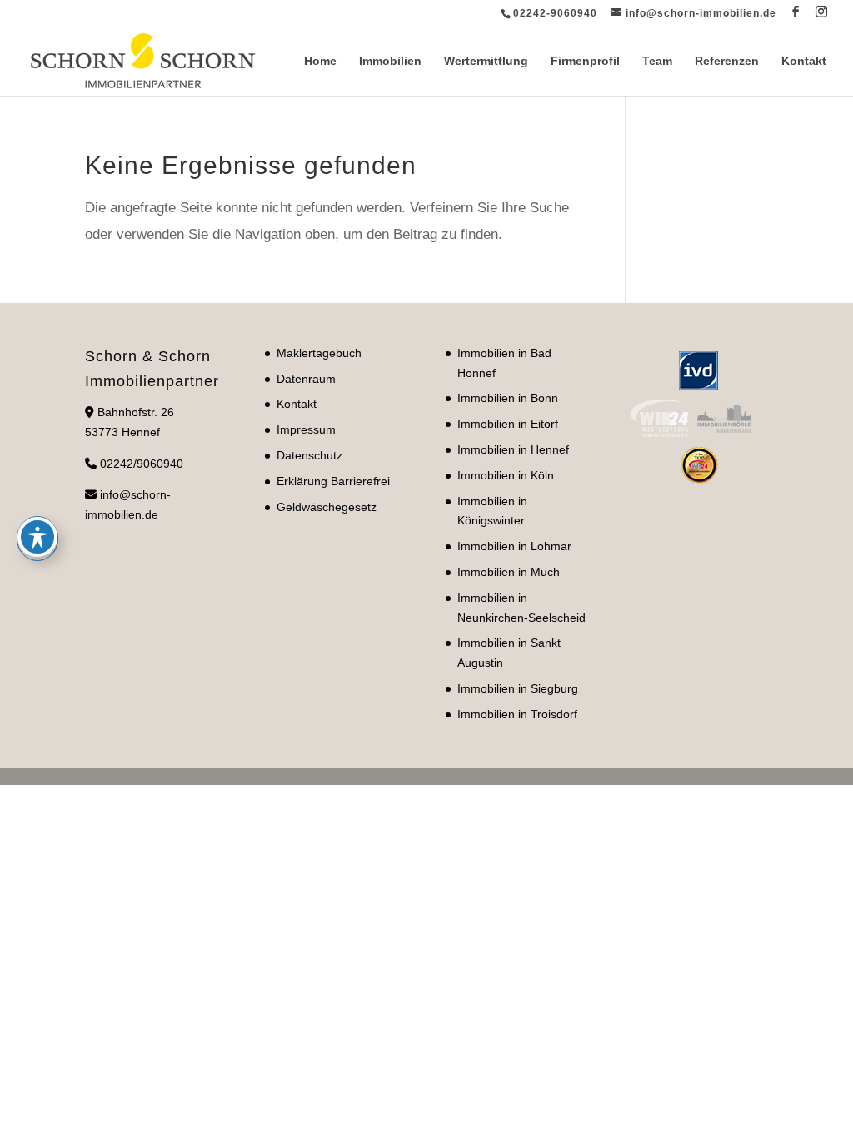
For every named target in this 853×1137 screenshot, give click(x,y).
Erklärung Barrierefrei (333, 481)
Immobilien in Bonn (507, 398)
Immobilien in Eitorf (507, 423)
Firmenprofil (585, 61)
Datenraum (306, 378)
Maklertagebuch (319, 353)
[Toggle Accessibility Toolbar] (37, 537)
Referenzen (727, 61)
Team (657, 61)
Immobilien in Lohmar (514, 546)
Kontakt (803, 61)
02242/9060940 (141, 463)
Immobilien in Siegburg (517, 688)
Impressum (306, 429)
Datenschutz (309, 455)
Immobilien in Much (508, 571)
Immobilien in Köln (505, 475)
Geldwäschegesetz (327, 507)
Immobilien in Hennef (513, 449)
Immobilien (390, 61)
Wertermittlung (486, 61)
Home (320, 61)
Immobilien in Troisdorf (517, 714)
